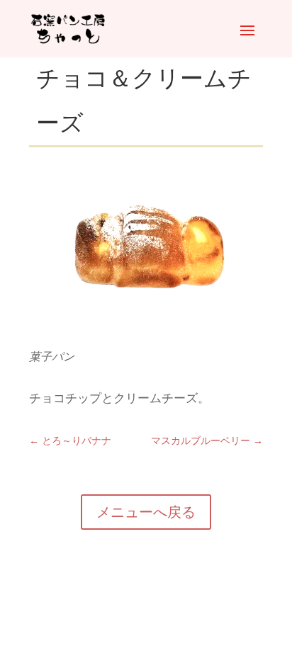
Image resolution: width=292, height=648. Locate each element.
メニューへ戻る (146, 512)
